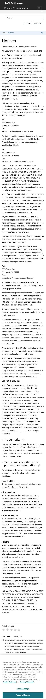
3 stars (11, 629)
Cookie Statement (9, 682)
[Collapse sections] (42, 32)
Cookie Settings (23, 689)
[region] (23, 677)
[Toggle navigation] (39, 8)
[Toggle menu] (41, 11)
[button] (3, 439)
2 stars (8, 629)
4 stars (15, 629)
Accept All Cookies (23, 695)
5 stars (19, 629)
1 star (4, 629)
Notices (11, 33)
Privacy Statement (27, 682)
